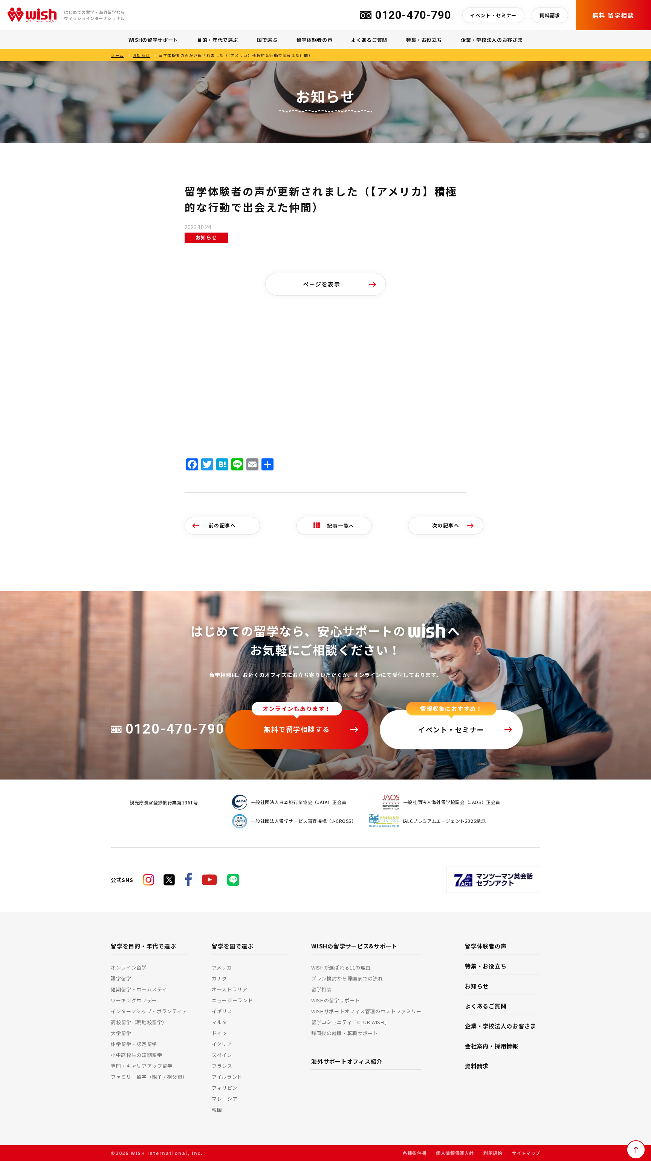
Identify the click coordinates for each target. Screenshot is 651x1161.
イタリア (222, 1044)
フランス (222, 1065)
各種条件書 (414, 1153)
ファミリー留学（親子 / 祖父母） (149, 1076)
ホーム (117, 55)
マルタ (219, 1022)
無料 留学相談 (613, 15)
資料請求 (549, 15)
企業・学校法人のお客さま (492, 39)
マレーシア (224, 1098)
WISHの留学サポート (153, 39)
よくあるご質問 (369, 39)
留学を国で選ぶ (232, 946)
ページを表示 (321, 284)
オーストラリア (230, 989)
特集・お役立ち (424, 39)
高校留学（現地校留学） (139, 1022)
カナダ (219, 978)
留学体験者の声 (314, 39)
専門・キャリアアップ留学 (142, 1065)
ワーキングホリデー (134, 1000)
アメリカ (222, 967)
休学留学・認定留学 (134, 1044)
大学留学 (121, 1033)
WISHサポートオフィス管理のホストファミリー (366, 1011)
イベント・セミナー (493, 15)
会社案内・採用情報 (491, 1046)
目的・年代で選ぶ (217, 39)
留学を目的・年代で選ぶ (143, 946)
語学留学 (121, 978)
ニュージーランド (232, 1000)
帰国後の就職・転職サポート (344, 1033)
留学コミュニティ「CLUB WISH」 (350, 1022)
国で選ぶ (267, 39)
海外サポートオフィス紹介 (346, 1061)
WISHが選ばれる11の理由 (341, 967)
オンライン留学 (129, 967)
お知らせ (141, 55)
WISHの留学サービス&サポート (354, 946)
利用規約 (492, 1153)
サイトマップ (526, 1153)
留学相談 (321, 989)
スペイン (222, 1054)
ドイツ (219, 1033)
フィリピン (224, 1087)
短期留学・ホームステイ (139, 989)
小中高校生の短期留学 (136, 1054)
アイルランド (227, 1076)
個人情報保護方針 (455, 1153)
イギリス (222, 1011)
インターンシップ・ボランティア (149, 1011)
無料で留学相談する (297, 729)
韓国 (217, 1109)
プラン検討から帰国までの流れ (347, 978)
